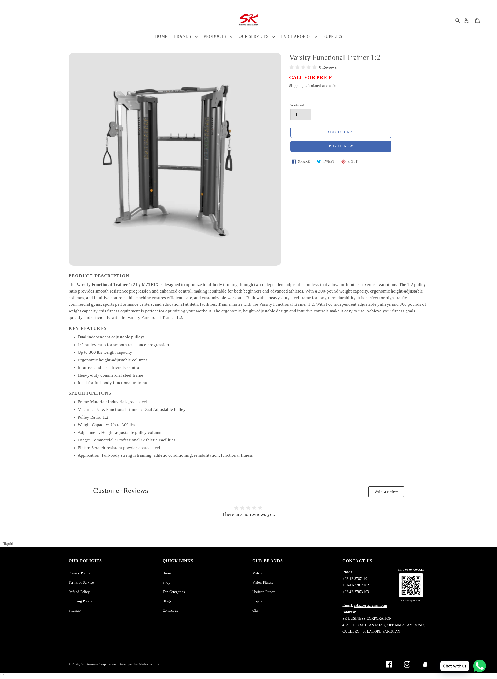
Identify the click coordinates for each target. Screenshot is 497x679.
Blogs (167, 601)
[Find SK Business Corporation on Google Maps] (411, 585)
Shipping (296, 86)
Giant (256, 610)
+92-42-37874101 (355, 579)
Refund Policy (79, 592)
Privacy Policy (79, 573)
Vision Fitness (262, 583)
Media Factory (149, 664)
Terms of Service (81, 583)
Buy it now (341, 146)
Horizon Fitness (263, 592)
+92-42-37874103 (355, 592)
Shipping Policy (80, 601)
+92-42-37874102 (355, 585)
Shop (166, 583)
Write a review (386, 491)
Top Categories (174, 592)
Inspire (257, 601)
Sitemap (75, 610)
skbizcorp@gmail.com (370, 605)
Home (167, 573)
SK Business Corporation (99, 664)
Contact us (170, 610)
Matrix (257, 573)
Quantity (297, 104)
